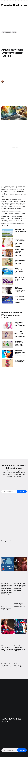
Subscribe (22, 491)
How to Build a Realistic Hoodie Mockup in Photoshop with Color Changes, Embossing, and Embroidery (6, 588)
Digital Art (14, 32)
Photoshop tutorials (6, 32)
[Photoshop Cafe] (16, 631)
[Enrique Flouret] (2, 81)
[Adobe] (3, 569)
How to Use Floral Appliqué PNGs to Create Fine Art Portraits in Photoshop (19, 587)
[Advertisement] (14, 162)
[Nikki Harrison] (16, 569)
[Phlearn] (3, 631)
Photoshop (13, 188)
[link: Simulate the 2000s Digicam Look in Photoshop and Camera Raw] (7, 633)
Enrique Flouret (7, 80)
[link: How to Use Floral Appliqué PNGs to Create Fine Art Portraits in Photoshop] (20, 571)
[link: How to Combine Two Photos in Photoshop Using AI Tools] (20, 633)
